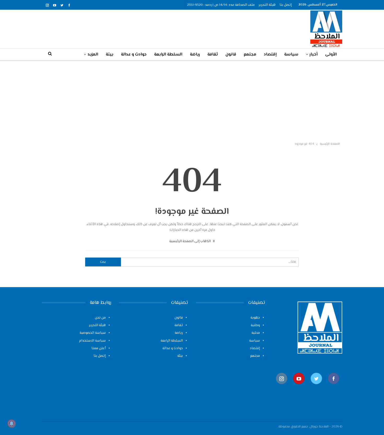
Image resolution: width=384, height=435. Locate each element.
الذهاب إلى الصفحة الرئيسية (190, 241)
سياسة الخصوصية (93, 333)
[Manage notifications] (11, 423)
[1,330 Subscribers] (298, 387)
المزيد (93, 54)
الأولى (331, 54)
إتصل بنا (286, 5)
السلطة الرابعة (168, 54)
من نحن (100, 317)
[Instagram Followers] (281, 387)
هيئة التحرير (267, 5)
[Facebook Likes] (333, 387)
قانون (230, 54)
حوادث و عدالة (134, 54)
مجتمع (250, 54)
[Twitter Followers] (316, 387)
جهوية (255, 317)
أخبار (314, 54)
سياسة (291, 54)
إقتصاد (270, 54)
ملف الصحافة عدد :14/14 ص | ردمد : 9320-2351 (221, 5)
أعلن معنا (98, 348)
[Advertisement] (192, 100)
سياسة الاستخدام (92, 340)
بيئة (109, 54)
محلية (256, 333)
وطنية (255, 325)
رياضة (195, 54)
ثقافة (212, 54)
